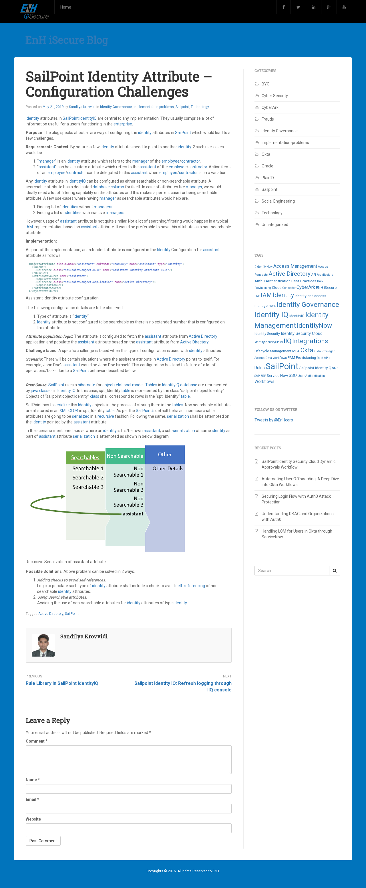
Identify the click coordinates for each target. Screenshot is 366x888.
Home (65, 7)
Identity (33, 118)
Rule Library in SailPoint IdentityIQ (62, 683)
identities (70, 207)
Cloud (276, 288)
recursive (106, 416)
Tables (151, 385)
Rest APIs (323, 358)
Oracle (267, 166)
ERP (257, 296)
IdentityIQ (88, 118)
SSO (293, 375)
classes (46, 390)
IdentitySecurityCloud (268, 342)
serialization (178, 416)
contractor (190, 161)
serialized (81, 416)
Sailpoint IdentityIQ (315, 367)
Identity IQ (66, 390)
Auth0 (259, 281)
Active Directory (203, 336)
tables (177, 405)
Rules (259, 367)
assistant (47, 167)
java (35, 390)
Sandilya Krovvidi (82, 107)
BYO (266, 84)
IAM (30, 227)
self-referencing (191, 585)
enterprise (123, 124)
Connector (289, 288)
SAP (334, 368)
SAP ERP (260, 376)
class (95, 396)
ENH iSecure (326, 287)
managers (103, 207)
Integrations (310, 341)
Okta (266, 154)
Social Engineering (278, 201)
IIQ (287, 341)
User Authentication (311, 376)
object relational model (123, 385)
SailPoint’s (145, 410)
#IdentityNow (263, 267)
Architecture (325, 275)
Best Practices (303, 281)
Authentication (278, 281)
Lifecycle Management (272, 351)
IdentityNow (314, 325)
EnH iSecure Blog (66, 40)
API (313, 275)
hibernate (87, 385)
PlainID (268, 177)
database (102, 187)
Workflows (264, 381)
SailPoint (71, 118)
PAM (291, 358)
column (118, 187)
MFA (296, 351)
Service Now (277, 375)
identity (145, 132)
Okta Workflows (276, 358)
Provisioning (306, 358)
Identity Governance (116, 107)
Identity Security (267, 334)
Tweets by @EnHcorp (273, 420)
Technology (200, 107)
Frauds (268, 119)
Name (33, 779)
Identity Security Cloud (302, 333)
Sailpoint (182, 107)
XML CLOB (69, 410)
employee (171, 161)
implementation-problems (154, 107)
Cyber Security (275, 95)
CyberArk (270, 107)
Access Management (295, 266)
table (126, 390)
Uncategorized (275, 224)
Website (33, 819)
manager (47, 161)
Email (32, 799)
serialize (63, 405)
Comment (36, 741)
